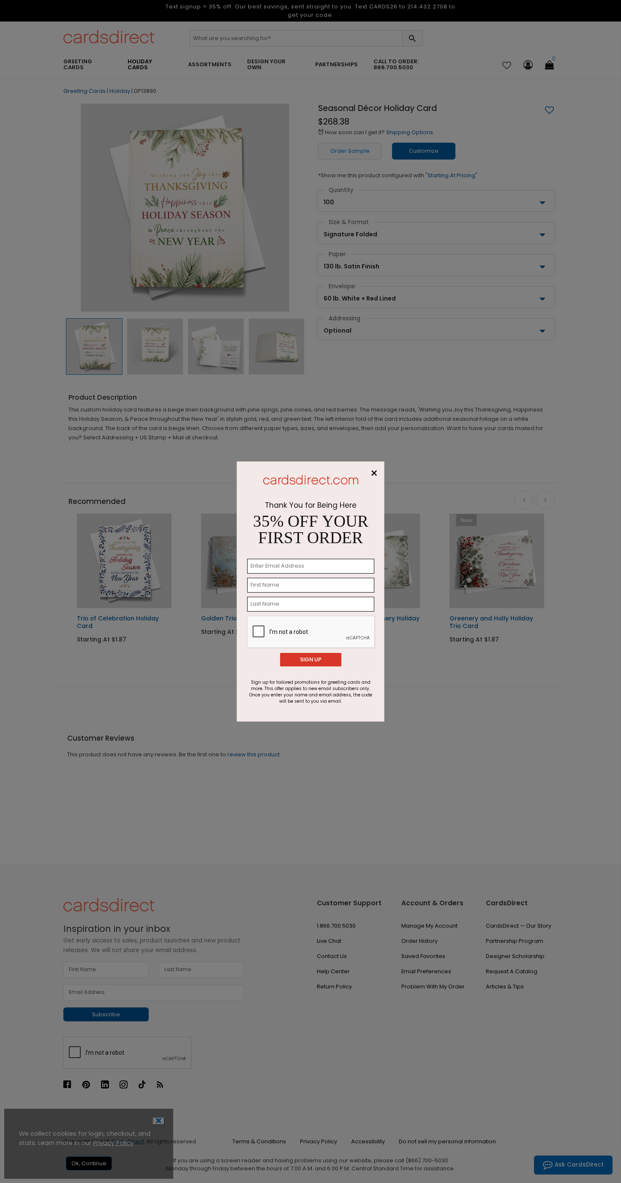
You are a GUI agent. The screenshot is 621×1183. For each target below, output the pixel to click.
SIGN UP (310, 659)
